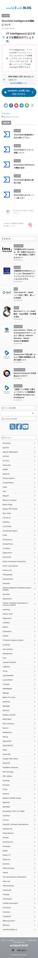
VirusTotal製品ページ (18, 83)
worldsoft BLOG (19, 945)
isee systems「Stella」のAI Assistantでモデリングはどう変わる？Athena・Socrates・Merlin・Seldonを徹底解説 (25, 335)
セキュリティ (15, 116)
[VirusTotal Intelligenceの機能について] (22, 105)
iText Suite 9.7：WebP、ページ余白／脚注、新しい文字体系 (24, 295)
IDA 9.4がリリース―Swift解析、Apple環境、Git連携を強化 (25, 314)
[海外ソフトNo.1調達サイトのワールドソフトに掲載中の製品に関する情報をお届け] (19, 8)
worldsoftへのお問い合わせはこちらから (19, 92)
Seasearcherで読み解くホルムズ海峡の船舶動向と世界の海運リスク (25, 357)
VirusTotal (7, 113)
